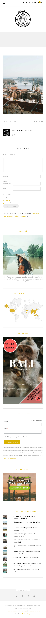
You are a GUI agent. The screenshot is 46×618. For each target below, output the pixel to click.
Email (6, 429)
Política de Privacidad (9, 458)
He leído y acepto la (7, 199)
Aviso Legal (23, 611)
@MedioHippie (26, 614)
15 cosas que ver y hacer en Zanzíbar (27, 522)
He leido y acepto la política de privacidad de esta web (20, 437)
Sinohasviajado (24, 131)
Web (4, 189)
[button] (23, 84)
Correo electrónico (7, 182)
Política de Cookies (34, 611)
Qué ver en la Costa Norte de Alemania (27, 546)
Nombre (6, 176)
